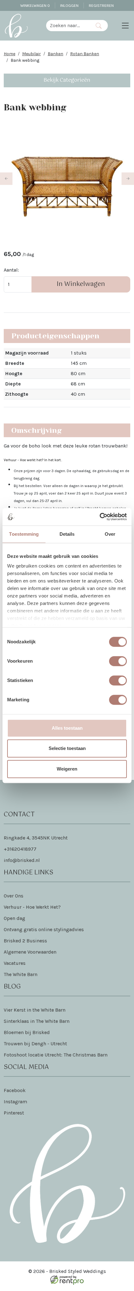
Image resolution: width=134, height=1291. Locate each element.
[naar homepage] (16, 25)
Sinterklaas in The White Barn (36, 1021)
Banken (55, 53)
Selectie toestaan (67, 748)
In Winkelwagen (81, 284)
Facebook (15, 1090)
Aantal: (11, 270)
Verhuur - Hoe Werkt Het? (32, 907)
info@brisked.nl (22, 860)
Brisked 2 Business (25, 941)
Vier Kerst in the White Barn (34, 1010)
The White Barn (20, 974)
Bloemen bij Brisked (27, 1032)
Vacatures (15, 963)
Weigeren (67, 768)
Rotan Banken (84, 53)
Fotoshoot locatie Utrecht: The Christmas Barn (56, 1055)
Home (9, 53)
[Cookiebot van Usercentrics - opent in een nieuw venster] (99, 517)
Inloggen (69, 5)
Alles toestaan (67, 728)
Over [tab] (110, 534)
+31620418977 (20, 849)
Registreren (101, 5)
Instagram (15, 1102)
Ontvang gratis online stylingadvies (44, 929)
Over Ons (13, 896)
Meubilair (31, 53)
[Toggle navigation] (125, 26)
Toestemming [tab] (24, 534)
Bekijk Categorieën (67, 80)
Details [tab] (67, 534)
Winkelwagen (35, 5)
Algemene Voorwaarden (30, 952)
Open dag (14, 918)
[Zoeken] (98, 25)
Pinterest (14, 1113)
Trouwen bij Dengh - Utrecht (35, 1044)
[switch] (118, 661)
